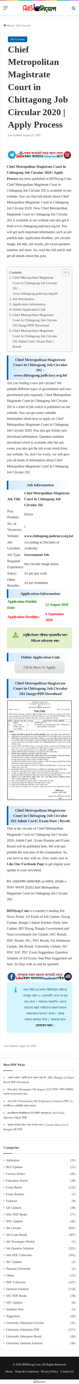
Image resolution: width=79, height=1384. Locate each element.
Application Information (29, 304)
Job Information (23, 299)
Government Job (36, 555)
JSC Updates (14, 1262)
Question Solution (17, 1289)
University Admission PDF (23, 1329)
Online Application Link (29, 309)
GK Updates (13, 1207)
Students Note (14, 1309)
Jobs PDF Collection (19, 1255)
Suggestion (13, 1316)
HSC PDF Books (16, 1214)
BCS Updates (14, 1167)
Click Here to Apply (39, 667)
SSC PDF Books (16, 1295)
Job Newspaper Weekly (20, 1241)
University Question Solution (24, 1343)
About (9, 1371)
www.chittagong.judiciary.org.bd (37, 226)
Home (10, 25)
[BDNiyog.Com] (39, 8)
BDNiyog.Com (60, 179)
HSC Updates (14, 1221)
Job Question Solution (20, 1248)
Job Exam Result (16, 1234)
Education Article (17, 1180)
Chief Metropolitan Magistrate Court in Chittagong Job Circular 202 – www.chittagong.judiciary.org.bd (35, 285)
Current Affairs (15, 1174)
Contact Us (67, 1371)
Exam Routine (15, 1194)
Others (10, 1275)
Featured (11, 1201)
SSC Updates (14, 1302)
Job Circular (23, 25)
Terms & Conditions (27, 1371)
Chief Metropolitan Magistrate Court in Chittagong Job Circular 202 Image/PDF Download (35, 320)
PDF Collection (15, 1282)
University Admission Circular (25, 1323)
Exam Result (14, 1187)
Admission (12, 1160)
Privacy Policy (49, 1371)
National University (18, 1268)
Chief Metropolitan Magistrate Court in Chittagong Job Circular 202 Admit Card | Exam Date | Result (35, 338)
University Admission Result (23, 1336)
